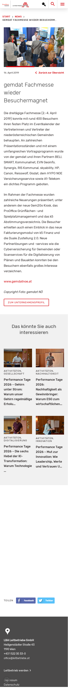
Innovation (44, 441)
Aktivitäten (12, 370)
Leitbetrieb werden (16, 670)
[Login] (43, 4)
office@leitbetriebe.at (17, 658)
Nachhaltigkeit (47, 373)
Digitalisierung (15, 440)
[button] (7, 680)
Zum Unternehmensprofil (26, 302)
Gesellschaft (14, 373)
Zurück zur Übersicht (51, 72)
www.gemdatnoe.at (18, 281)
